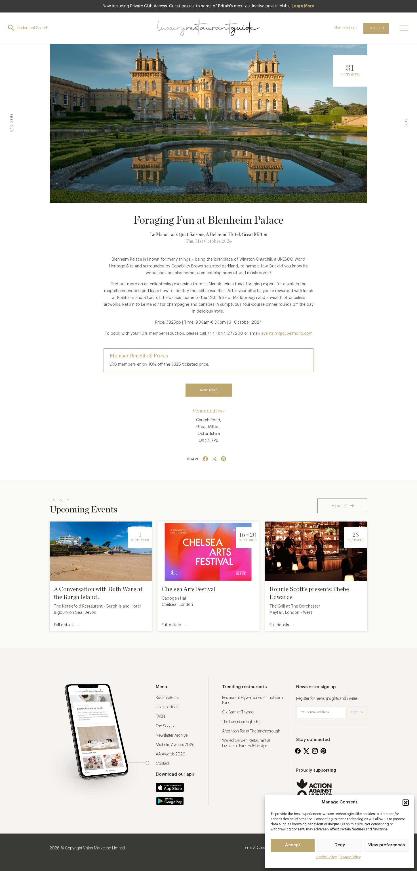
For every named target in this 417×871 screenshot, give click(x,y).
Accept (292, 845)
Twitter (306, 751)
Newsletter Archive (172, 736)
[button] (405, 802)
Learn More (303, 6)
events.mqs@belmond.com (287, 334)
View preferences (386, 845)
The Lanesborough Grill (241, 722)
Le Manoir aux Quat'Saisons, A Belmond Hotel (195, 234)
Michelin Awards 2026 (175, 745)
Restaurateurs (167, 698)
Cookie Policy (326, 857)
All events (340, 506)
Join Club (376, 28)
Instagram (315, 751)
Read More (208, 390)
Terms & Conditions (258, 848)
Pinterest (323, 751)
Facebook (298, 751)
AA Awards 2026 (170, 754)
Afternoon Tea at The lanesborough (251, 731)
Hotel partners (167, 707)
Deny (339, 845)
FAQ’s (160, 717)
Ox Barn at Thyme (237, 712)
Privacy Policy (350, 857)
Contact (162, 764)
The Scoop (165, 726)
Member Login (346, 28)
